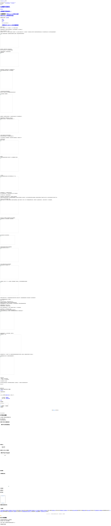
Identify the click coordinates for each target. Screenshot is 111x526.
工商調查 (36, 511)
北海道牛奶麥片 (5, 7)
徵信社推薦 (74, 510)
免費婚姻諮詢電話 (25, 511)
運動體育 (7, 397)
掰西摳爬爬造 (8, 398)
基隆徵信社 (62, 510)
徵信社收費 (88, 510)
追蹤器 (42, 511)
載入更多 (2, 401)
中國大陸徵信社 (2, 510)
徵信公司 (44, 511)
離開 (5, 524)
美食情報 (7, 17)
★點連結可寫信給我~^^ (5, 11)
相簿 (2, 19)
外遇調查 (14, 511)
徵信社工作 (30, 511)
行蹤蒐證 (100, 510)
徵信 (13, 510)
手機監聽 (33, 510)
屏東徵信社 (7, 510)
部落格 (3, 20)
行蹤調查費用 (97, 510)
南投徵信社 (46, 510)
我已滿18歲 (2, 524)
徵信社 (15, 510)
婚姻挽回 (84, 510)
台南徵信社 (38, 510)
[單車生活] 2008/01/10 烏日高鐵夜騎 (10, 25)
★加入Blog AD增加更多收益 (6, 15)
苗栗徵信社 (53, 510)
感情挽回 (10, 511)
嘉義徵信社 (42, 510)
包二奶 (36, 510)
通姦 (77, 510)
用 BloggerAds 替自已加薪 (13, 14)
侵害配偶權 (29, 510)
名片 (2, 21)
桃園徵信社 (10, 510)
